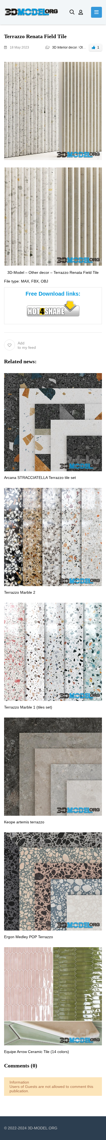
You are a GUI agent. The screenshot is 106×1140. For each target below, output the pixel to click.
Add (27, 345)
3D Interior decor (64, 47)
